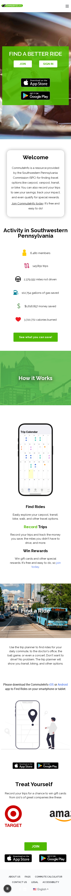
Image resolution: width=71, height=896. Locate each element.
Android (63, 684)
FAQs (28, 876)
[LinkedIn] (25, 889)
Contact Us (19, 882)
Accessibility (51, 882)
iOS (51, 684)
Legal (34, 882)
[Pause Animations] (7, 888)
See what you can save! (35, 337)
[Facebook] (20, 889)
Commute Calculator (48, 876)
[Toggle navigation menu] (67, 6)
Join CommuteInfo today (27, 203)
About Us (14, 876)
